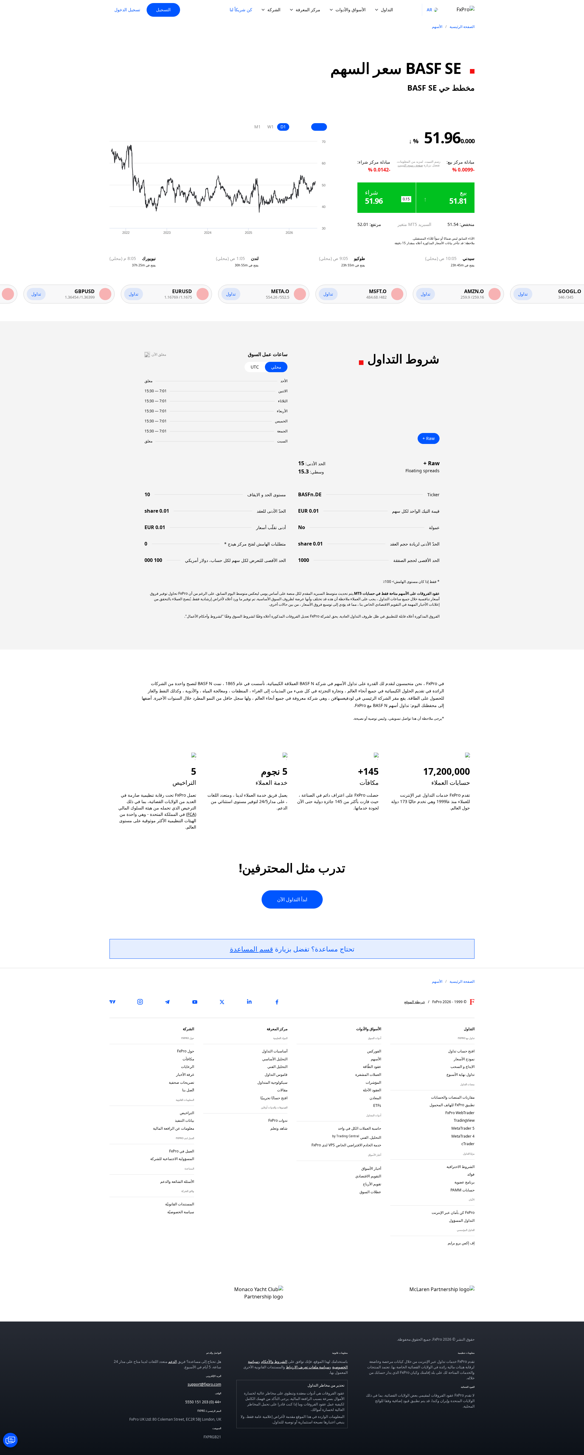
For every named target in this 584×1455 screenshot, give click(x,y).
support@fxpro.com (204, 1384)
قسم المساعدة (251, 948)
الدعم (172, 1361)
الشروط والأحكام (274, 1361)
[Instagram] (140, 1002)
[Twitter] (222, 1002)
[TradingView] (112, 1002)
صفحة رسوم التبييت (410, 165)
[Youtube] (195, 1002)
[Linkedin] (249, 1002)
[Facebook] (277, 1002)
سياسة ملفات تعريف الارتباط (307, 1367)
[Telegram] (167, 1002)
